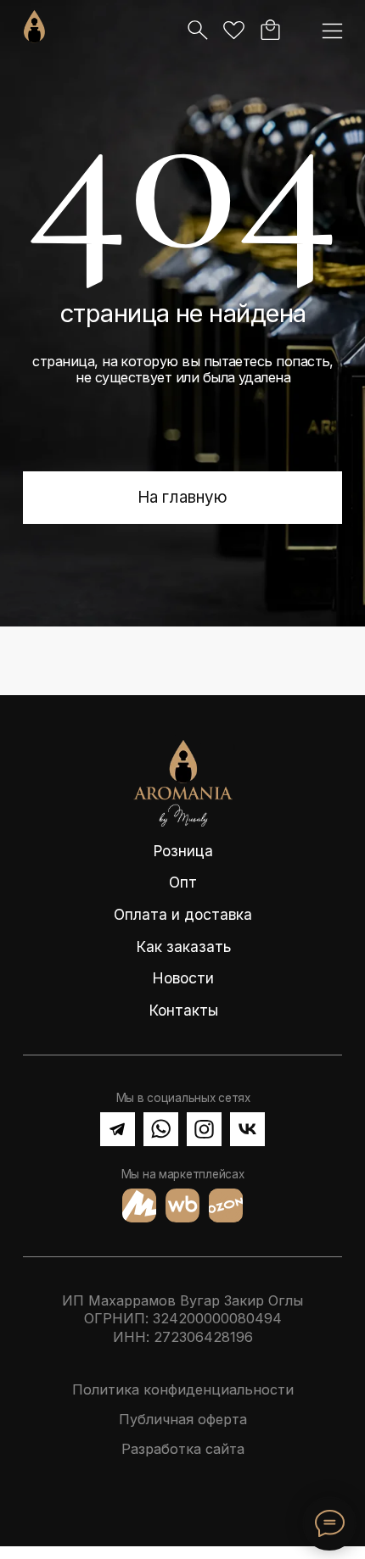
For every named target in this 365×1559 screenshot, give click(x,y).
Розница (183, 851)
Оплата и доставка (183, 914)
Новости (183, 978)
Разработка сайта (182, 1448)
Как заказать (183, 946)
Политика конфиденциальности (183, 1389)
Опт (183, 882)
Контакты (183, 1010)
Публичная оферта (183, 1419)
